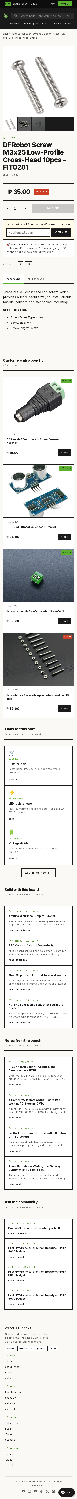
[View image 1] (10, 124)
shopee (9, 1454)
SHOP (8, 4)
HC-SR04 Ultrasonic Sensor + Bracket (31, 527)
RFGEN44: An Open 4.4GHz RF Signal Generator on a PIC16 (32, 1068)
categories (12, 1367)
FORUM (34, 4)
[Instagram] (29, 1491)
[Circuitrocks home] (6, 15)
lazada (9, 1459)
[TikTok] (41, 1491)
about (10, 1348)
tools (8, 1361)
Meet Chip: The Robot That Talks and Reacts (37, 975)
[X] (47, 1491)
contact (10, 1409)
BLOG (25, 4)
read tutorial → (19, 930)
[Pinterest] (53, 1491)
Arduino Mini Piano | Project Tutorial (32, 916)
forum (8, 1434)
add (66, 452)
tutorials (11, 1423)
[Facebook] (23, 1491)
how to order (13, 1392)
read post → (16, 1084)
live (53, 1348)
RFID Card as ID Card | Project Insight (32, 945)
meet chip (25, 1348)
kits (8, 1372)
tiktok (9, 1465)
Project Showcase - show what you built (34, 1228)
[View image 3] (38, 124)
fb (28, 264)
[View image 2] (24, 124)
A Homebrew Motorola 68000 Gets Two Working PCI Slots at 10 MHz (34, 1101)
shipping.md (36, 278)
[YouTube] (35, 1491)
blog (8, 1428)
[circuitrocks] (4, 10)
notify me (61, 232)
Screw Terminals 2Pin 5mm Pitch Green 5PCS (36, 611)
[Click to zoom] (38, 81)
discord (10, 1439)
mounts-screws (21, 33)
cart (65, 3)
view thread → (17, 1233)
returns (10, 1403)
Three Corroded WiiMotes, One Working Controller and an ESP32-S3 (34, 1167)
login (52, 3)
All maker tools (38, 872)
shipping (11, 1397)
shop (6, 33)
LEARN (16, 4)
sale (8, 1378)
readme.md (13, 278)
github (41, 1348)
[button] (14, 24)
